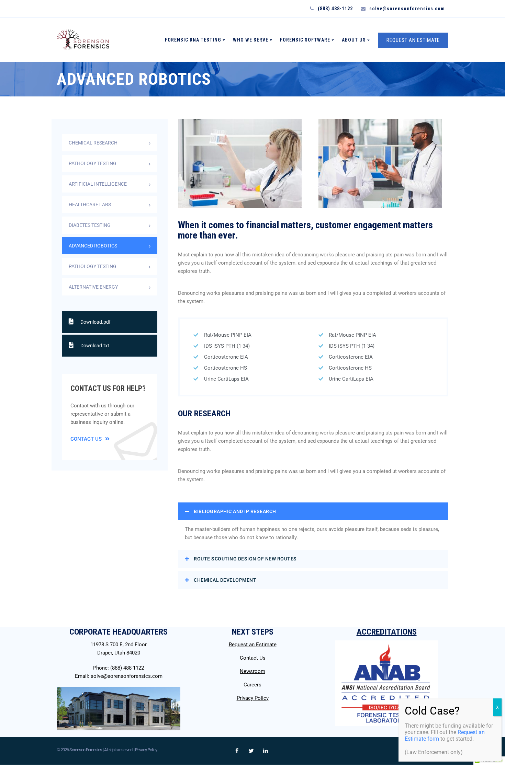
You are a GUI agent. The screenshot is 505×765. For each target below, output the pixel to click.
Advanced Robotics (93, 245)
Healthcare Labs (90, 204)
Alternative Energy (93, 287)
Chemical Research (93, 143)
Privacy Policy (253, 698)
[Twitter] (251, 751)
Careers (252, 685)
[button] (313, 511)
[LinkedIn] (265, 751)
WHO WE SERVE (250, 40)
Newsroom (252, 671)
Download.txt (94, 345)
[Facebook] (237, 751)
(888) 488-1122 (127, 668)
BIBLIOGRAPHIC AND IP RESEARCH (235, 511)
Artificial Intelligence (98, 184)
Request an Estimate (253, 644)
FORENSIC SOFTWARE (305, 40)
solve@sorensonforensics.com (126, 676)
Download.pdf (95, 322)
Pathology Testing (92, 163)
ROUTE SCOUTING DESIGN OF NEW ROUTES (245, 558)
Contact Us (86, 439)
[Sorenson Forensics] (83, 40)
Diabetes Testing (90, 225)
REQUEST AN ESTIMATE (413, 40)
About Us (354, 40)
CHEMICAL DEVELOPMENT (225, 580)
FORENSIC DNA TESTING (193, 40)
